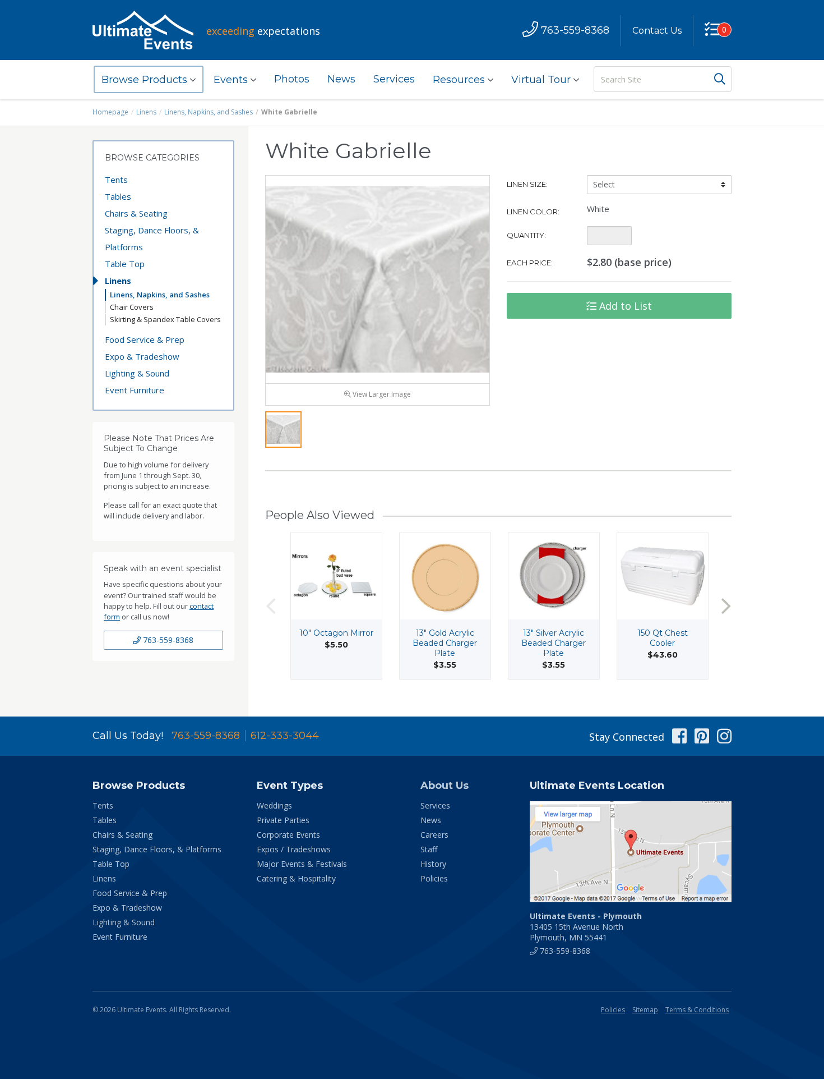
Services (394, 79)
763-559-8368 (167, 640)
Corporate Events (288, 834)
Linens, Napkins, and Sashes (208, 112)
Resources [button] (460, 80)
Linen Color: (533, 211)
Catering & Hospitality (296, 878)
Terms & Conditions (697, 1009)
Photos (291, 79)
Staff (428, 849)
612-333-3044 (285, 735)
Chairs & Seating (136, 213)
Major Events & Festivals (302, 863)
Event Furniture (134, 390)
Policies (434, 878)
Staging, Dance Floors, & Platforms (152, 238)
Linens (146, 112)
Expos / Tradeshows (294, 849)
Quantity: (526, 235)
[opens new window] (631, 851)
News (341, 79)
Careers (434, 834)
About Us (444, 785)
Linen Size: (527, 184)
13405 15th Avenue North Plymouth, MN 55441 (586, 927)
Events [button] (232, 80)
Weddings (274, 805)
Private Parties (283, 820)
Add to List (624, 306)
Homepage (110, 112)
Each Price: (530, 262)
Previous (270, 606)
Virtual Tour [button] (542, 80)
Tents (116, 179)
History (433, 863)
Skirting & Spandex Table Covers (165, 319)
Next (726, 606)
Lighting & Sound (137, 373)
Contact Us (657, 30)
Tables (118, 196)
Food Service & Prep (144, 339)
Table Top (125, 263)
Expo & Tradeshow (142, 356)
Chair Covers (132, 307)
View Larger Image (381, 394)
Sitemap (645, 1009)
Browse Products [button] (145, 80)
